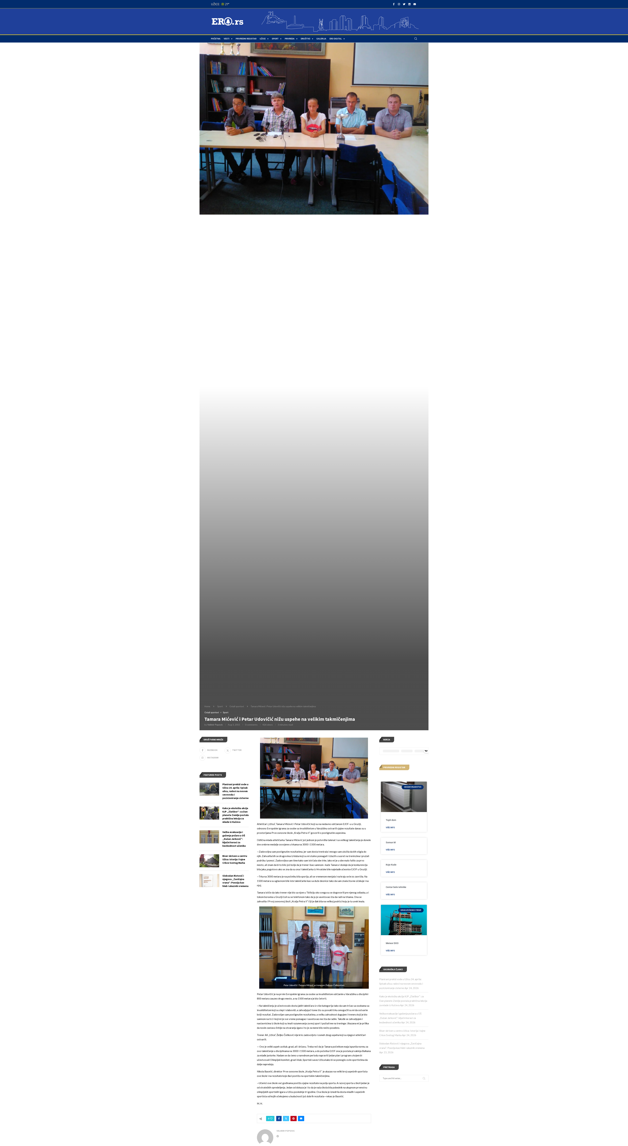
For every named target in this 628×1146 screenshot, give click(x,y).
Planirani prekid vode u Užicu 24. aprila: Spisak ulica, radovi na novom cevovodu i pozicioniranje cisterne (401, 983)
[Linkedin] (409, 4)
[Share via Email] (301, 1118)
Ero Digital (336, 38)
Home (207, 706)
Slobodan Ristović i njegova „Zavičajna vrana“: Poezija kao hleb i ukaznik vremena (235, 881)
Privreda (290, 38)
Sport (275, 38)
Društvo (305, 38)
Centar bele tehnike (396, 887)
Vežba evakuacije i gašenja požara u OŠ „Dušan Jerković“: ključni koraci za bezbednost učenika (400, 1018)
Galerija (321, 38)
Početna (215, 38)
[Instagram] (398, 4)
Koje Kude (391, 864)
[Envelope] (414, 4)
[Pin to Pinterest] (293, 1118)
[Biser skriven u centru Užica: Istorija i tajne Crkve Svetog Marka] (209, 860)
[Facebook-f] (393, 4)
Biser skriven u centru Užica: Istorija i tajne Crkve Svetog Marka (234, 859)
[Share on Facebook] (279, 1118)
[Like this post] (271, 1118)
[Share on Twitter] (286, 1118)
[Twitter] (404, 4)
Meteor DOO (392, 943)
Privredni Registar (246, 38)
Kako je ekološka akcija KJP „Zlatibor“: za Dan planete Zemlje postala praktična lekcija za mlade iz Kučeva (403, 1001)
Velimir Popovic (215, 724)
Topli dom (391, 820)
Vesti (226, 38)
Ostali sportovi (236, 706)
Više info (390, 827)
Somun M (391, 842)
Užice (263, 38)
